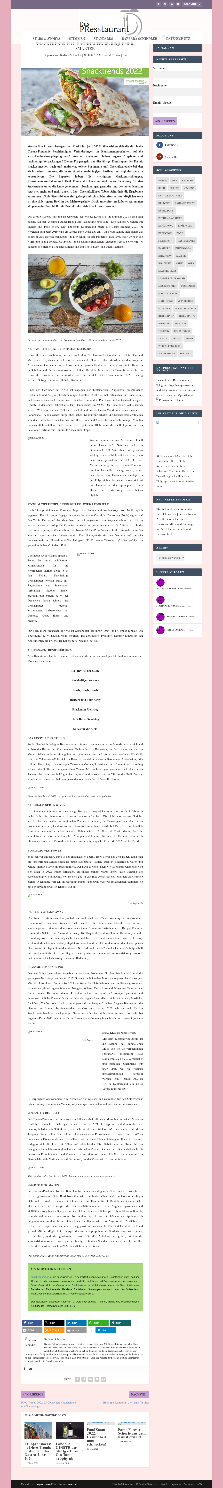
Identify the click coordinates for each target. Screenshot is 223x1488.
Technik (163, 331)
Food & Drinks (111, 55)
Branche (187, 180)
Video (189, 338)
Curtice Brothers (170, 195)
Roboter (164, 323)
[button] (32, 1323)
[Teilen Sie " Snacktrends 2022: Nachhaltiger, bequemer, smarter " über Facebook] (77, 1379)
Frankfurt (165, 240)
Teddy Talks (182, 331)
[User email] (30, 1369)
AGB (199, 1484)
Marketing (165, 301)
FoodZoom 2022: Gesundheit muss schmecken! (96, 1437)
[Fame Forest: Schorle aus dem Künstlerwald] (132, 1423)
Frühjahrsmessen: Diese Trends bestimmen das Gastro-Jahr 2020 (38, 1451)
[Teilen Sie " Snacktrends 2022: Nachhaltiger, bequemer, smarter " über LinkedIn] (90, 1379)
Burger (174, 188)
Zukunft (185, 353)
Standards (103, 39)
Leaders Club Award (171, 278)
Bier (174, 180)
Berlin (162, 180)
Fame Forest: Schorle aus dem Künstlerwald (132, 1433)
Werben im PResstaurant (147, 1484)
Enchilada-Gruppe (170, 218)
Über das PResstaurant (122, 1484)
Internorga (183, 248)
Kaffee (181, 255)
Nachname (160, 85)
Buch (161, 188)
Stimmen (77, 39)
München (164, 308)
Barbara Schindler (139, 39)
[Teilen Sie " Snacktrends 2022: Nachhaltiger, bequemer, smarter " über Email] (97, 1379)
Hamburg (164, 248)
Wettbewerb (166, 353)
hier (87, 1256)
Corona (189, 188)
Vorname (159, 68)
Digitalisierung (185, 203)
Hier (158, 509)
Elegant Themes (43, 1484)
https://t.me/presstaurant (181, 385)
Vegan (176, 338)
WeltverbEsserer (169, 346)
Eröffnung (185, 225)
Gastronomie (186, 240)
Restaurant (166, 316)
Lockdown (188, 285)
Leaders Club (167, 270)
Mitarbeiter (185, 301)
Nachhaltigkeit (185, 308)
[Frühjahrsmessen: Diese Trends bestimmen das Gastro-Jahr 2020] (38, 1430)
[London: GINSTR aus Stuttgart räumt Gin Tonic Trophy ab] (70, 1430)
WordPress (72, 1484)
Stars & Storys (46, 39)
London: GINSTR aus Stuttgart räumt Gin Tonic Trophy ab (69, 1451)
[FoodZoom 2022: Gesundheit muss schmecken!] (101, 1423)
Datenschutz (178, 39)
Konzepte (164, 263)
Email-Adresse (162, 102)
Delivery (164, 203)
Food (179, 233)
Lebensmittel (167, 285)
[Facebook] (24, 1369)
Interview (164, 255)
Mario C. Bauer (168, 293)
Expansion (165, 233)
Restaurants (186, 316)
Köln (191, 263)
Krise (179, 263)
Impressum (176, 1484)
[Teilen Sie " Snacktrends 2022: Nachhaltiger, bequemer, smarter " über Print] (103, 1379)
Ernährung (165, 225)
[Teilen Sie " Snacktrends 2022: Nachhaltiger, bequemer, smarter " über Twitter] (84, 1379)
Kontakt (164, 1484)
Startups (180, 323)
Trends (162, 338)
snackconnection (40, 1277)
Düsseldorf (166, 210)
